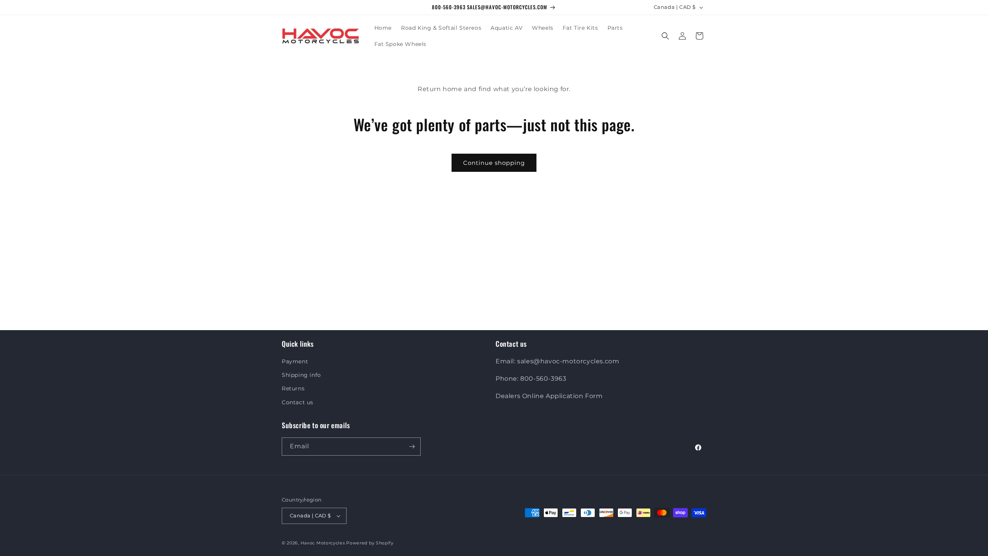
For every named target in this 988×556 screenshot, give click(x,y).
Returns (293, 388)
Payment (295, 361)
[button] (665, 35)
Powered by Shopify (370, 543)
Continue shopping (494, 162)
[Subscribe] (411, 446)
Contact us (297, 402)
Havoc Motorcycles (323, 543)
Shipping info (301, 374)
